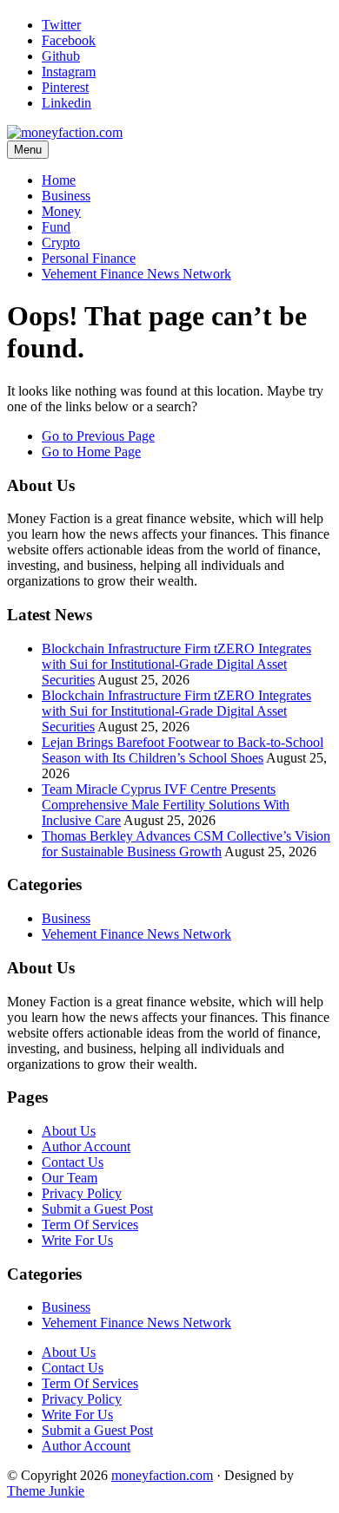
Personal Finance (89, 258)
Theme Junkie (45, 1491)
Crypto (61, 242)
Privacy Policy (82, 1193)
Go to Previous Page (98, 436)
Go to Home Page (91, 451)
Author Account (86, 1146)
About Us (69, 1130)
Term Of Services (90, 1224)
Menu (28, 149)
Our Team (69, 1177)
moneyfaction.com (162, 1475)
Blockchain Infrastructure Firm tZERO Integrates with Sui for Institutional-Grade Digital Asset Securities (176, 664)
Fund (56, 226)
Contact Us (72, 1162)
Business (66, 195)
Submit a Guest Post (97, 1209)
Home (59, 180)
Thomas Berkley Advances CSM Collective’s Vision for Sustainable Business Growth (186, 844)
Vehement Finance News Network (136, 273)
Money (61, 211)
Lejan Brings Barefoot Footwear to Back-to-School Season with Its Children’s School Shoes (182, 750)
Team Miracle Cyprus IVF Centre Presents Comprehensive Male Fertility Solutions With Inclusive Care (165, 805)
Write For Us (77, 1240)
